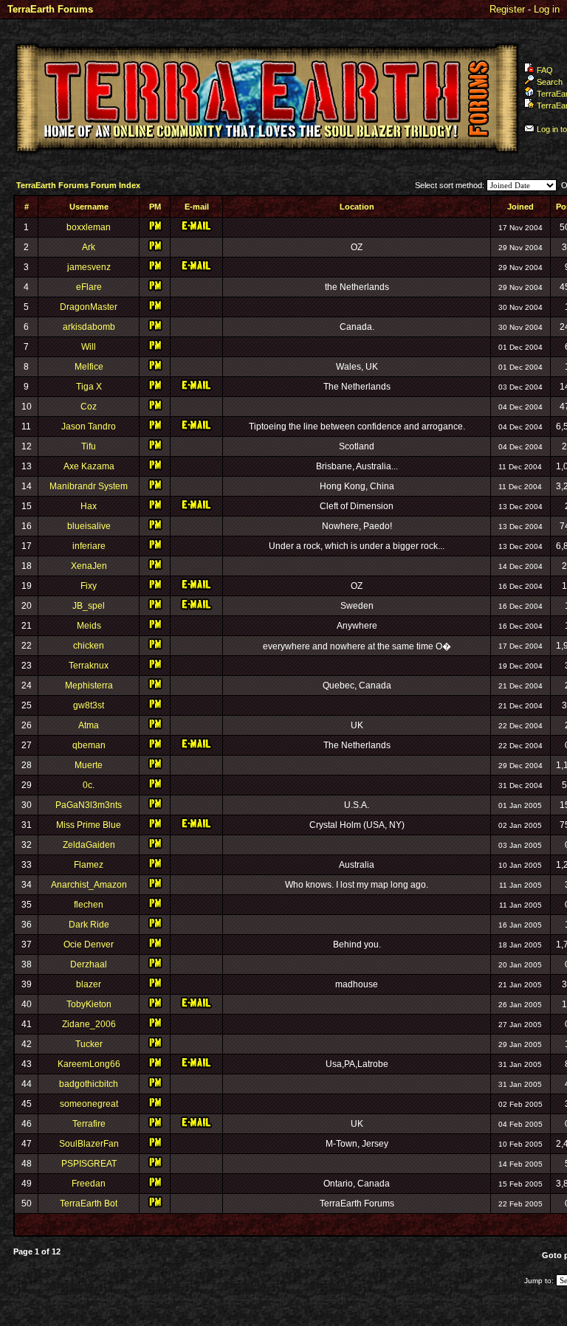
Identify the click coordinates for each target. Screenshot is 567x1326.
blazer (88, 984)
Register (507, 9)
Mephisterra (89, 685)
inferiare (89, 546)
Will (88, 347)
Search (550, 81)
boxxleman (88, 227)
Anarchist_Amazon (89, 885)
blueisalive (89, 526)
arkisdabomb (89, 327)
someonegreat (89, 1104)
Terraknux (89, 665)
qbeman (89, 745)
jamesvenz (89, 267)
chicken (88, 645)
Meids (89, 626)
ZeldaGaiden (89, 845)
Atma (88, 725)
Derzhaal (88, 964)
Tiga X (89, 386)
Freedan (89, 1183)
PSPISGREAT (89, 1163)
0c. (88, 785)
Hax (88, 506)
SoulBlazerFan (89, 1144)
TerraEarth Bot (88, 1203)
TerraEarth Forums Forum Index (78, 185)
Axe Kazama (88, 466)
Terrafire (89, 1124)
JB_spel (88, 606)
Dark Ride (89, 924)
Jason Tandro (88, 426)
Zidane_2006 (89, 1024)
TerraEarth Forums (50, 9)
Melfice (89, 367)
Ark (88, 247)
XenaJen (89, 566)
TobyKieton (88, 1004)
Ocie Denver (88, 944)
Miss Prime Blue (88, 825)
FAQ (545, 70)
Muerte (89, 765)
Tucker (89, 1044)
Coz (88, 406)
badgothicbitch (88, 1084)
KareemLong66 (89, 1064)
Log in (547, 9)
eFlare (89, 287)
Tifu (88, 446)
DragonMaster (88, 307)
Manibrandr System (88, 486)
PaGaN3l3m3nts (88, 805)
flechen (88, 904)
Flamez (88, 865)
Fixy (88, 586)
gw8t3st (88, 705)
